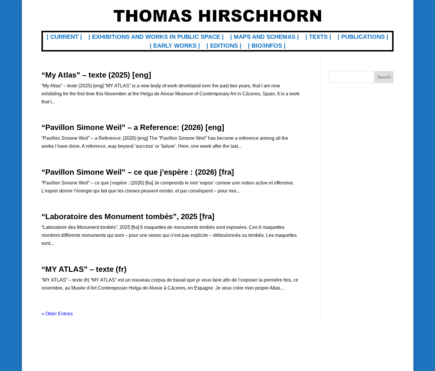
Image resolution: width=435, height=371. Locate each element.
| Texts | (318, 37)
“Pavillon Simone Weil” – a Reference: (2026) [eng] (132, 127)
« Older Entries (57, 313)
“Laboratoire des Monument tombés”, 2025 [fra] (128, 216)
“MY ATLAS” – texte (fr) (84, 269)
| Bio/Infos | (267, 46)
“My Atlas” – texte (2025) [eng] (96, 74)
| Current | (64, 37)
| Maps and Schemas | (264, 37)
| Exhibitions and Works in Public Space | (156, 37)
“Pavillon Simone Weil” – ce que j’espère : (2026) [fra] (137, 172)
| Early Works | (175, 46)
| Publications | (363, 37)
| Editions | (224, 46)
